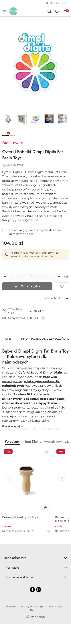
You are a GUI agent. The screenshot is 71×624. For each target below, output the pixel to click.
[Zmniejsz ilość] (5, 276)
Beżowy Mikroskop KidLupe (20, 517)
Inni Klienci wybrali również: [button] (47, 441)
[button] (63, 64)
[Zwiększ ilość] (59, 276)
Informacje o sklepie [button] (18, 577)
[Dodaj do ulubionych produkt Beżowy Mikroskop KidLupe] (46, 452)
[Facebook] (32, 589)
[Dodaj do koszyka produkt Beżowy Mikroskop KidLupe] (46, 507)
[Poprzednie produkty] (9, 477)
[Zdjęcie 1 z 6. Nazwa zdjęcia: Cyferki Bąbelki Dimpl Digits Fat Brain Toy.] (8, 119)
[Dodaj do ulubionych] (62, 286)
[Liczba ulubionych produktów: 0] (57, 11)
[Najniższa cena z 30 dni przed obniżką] (49, 531)
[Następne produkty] (62, 477)
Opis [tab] (8, 338)
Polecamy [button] (12, 441)
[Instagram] (38, 589)
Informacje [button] (11, 567)
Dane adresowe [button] (15, 557)
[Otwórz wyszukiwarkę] (49, 11)
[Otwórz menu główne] (4, 11)
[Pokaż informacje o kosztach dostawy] (43, 318)
